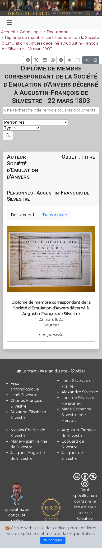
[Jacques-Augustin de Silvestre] (73, 5)
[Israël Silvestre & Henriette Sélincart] (8, 5)
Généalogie (31, 32)
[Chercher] (8, 135)
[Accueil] (47, 13)
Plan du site (56, 371)
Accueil (8, 32)
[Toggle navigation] (9, 22)
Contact (29, 371)
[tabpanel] (51, 259)
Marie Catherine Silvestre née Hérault (76, 415)
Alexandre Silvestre (79, 392)
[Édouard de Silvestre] (90, 5)
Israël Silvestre (23, 395)
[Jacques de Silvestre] (98, 5)
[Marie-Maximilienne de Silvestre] (65, 5)
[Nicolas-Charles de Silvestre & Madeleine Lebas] (52, 5)
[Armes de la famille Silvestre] (98, 13)
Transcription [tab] (54, 215)
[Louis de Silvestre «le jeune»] (29, 5)
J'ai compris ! (52, 540)
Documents (58, 32)
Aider (80, 371)
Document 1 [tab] (22, 215)
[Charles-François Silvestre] (21, 5)
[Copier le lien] (77, 60)
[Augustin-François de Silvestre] (82, 5)
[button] (27, 60)
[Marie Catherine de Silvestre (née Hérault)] (37, 5)
